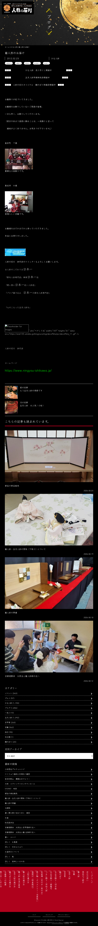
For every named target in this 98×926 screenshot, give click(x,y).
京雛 (6, 727)
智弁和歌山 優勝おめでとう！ (17, 778)
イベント (8, 693)
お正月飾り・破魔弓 (51, 880)
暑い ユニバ (10, 837)
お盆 (6, 817)
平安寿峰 (27, 63)
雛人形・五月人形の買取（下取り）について (23, 798)
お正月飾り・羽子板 (55, 880)
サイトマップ (49, 915)
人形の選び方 (28, 877)
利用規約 (66, 922)
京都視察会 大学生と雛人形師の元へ (20, 832)
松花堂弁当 (9, 822)
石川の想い (87, 876)
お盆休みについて (12, 851)
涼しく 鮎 (9, 856)
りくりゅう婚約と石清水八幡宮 (17, 774)
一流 (6, 712)
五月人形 (8, 717)
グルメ (7, 698)
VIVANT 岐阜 (11, 788)
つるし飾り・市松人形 (46, 881)
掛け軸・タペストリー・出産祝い (37, 886)
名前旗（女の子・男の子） (41, 883)
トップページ (91, 877)
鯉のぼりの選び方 (9, 879)
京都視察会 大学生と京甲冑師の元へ (20, 827)
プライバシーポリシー (64, 915)
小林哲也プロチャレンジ (14, 769)
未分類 (7, 737)
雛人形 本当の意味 (19, 879)
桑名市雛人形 (37, 63)
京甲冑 (7, 722)
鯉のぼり (8, 741)
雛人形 (78, 874)
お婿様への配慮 (5, 878)
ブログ (7, 707)
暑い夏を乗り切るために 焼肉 (17, 812)
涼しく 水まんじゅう (14, 846)
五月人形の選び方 (14, 879)
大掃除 (7, 808)
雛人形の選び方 (23, 878)
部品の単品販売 (11, 793)
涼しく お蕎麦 (11, 842)
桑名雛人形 (46, 63)
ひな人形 (8, 703)
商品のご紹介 (83, 877)
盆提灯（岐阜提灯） (32, 880)
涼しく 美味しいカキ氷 (14, 861)
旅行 (6, 732)
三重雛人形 (18, 63)
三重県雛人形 (8, 63)
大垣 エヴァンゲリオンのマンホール (20, 783)
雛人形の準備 (10, 803)
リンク (34, 915)
